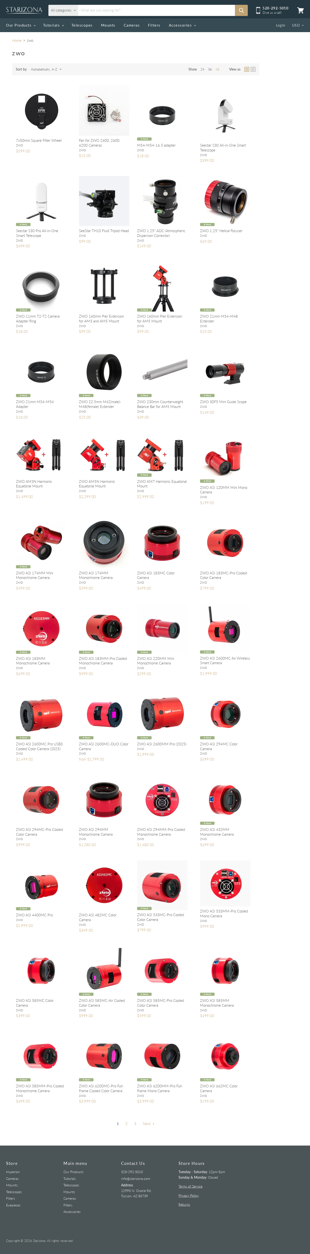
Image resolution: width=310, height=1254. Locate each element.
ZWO (19, 145)
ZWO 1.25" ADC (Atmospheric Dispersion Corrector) (161, 233)
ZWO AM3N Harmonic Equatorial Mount (34, 483)
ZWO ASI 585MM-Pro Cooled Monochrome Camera (40, 1088)
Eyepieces (13, 1205)
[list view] (253, 69)
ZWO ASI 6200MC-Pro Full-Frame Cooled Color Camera (101, 1088)
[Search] (241, 10)
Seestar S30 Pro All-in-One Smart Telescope (37, 233)
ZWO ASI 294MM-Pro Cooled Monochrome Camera (161, 831)
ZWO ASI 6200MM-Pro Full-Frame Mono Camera (160, 1088)
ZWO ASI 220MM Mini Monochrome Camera (155, 660)
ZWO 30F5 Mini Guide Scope (223, 401)
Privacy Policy (188, 1195)
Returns (184, 1204)
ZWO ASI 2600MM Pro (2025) (161, 744)
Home (17, 40)
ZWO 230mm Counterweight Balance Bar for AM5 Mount (160, 404)
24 (202, 69)
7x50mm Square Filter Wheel (39, 140)
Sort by (21, 69)
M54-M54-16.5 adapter (156, 145)
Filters (154, 25)
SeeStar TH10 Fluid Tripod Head (104, 230)
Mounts (108, 25)
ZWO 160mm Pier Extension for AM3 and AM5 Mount (101, 318)
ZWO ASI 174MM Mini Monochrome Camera (34, 575)
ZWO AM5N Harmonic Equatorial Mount (97, 483)
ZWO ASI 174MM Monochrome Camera (96, 575)
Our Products (19, 25)
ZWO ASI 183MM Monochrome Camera (33, 660)
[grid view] (246, 69)
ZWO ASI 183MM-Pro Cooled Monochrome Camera (103, 660)
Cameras (132, 25)
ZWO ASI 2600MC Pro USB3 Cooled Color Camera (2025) (39, 746)
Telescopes (82, 25)
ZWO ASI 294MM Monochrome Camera (96, 831)
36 (210, 69)
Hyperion (13, 1172)
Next (147, 1123)
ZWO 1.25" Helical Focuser (221, 230)
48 (217, 69)
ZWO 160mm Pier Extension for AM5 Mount (159, 318)
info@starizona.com (135, 1178)
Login (281, 25)
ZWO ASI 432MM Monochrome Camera (217, 831)
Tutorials (52, 25)
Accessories (181, 25)
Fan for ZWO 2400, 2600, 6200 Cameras (99, 142)
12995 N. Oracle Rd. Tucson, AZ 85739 (136, 1190)
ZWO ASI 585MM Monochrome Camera (217, 1002)
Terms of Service (190, 1186)
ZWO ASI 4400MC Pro (34, 915)
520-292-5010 (132, 1172)
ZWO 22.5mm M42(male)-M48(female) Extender (100, 404)
